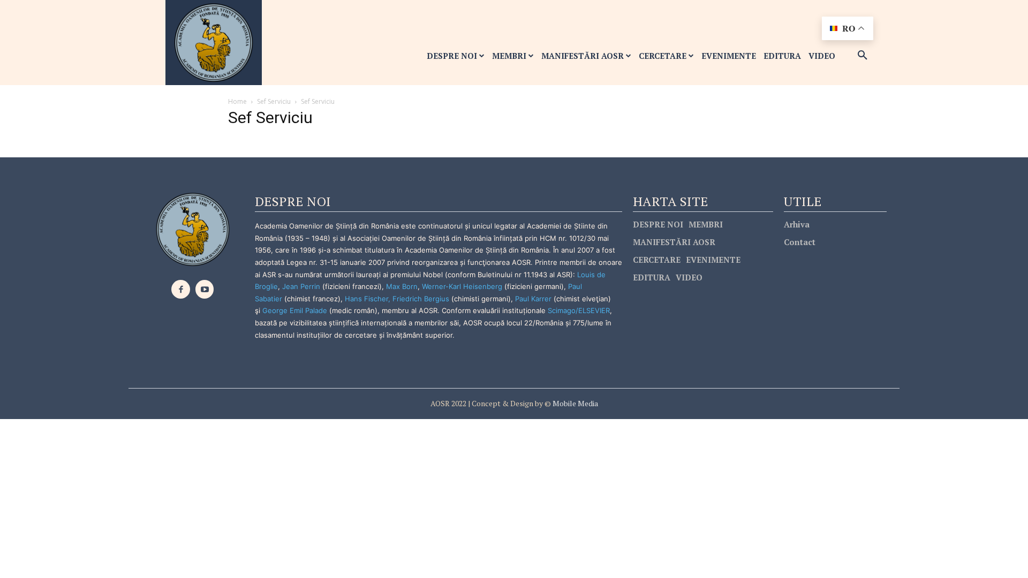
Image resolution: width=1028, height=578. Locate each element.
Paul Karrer (533, 298)
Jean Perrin (302, 286)
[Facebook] (180, 289)
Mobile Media (574, 403)
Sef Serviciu (274, 101)
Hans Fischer (366, 298)
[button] (862, 55)
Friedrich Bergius (420, 298)
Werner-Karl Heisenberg (462, 286)
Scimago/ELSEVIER (579, 310)
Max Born (402, 286)
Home (237, 101)
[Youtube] (204, 289)
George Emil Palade (294, 310)
